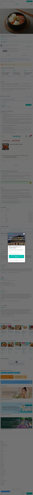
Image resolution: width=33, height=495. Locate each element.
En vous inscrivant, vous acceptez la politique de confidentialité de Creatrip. (16, 260)
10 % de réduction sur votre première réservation (16, 256)
